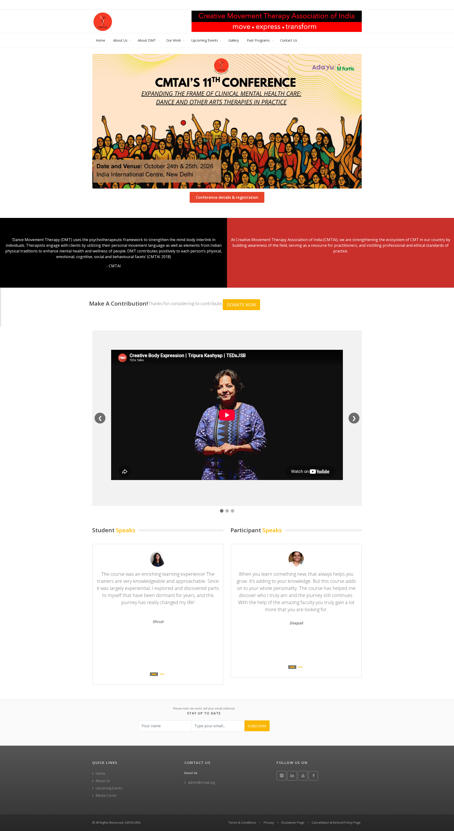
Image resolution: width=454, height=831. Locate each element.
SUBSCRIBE (257, 725)
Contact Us (288, 40)
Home (100, 40)
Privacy (269, 822)
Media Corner (106, 795)
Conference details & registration (227, 197)
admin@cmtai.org (201, 782)
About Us (120, 40)
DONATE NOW (241, 304)
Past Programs (258, 40)
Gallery (233, 40)
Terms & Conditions (242, 822)
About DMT (147, 40)
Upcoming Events (204, 40)
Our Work (173, 40)
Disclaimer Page (292, 822)
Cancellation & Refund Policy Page (336, 822)
